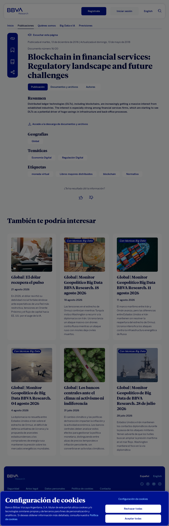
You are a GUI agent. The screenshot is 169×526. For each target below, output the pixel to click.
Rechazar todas (133, 508)
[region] (84, 508)
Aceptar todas (133, 518)
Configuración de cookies (133, 499)
